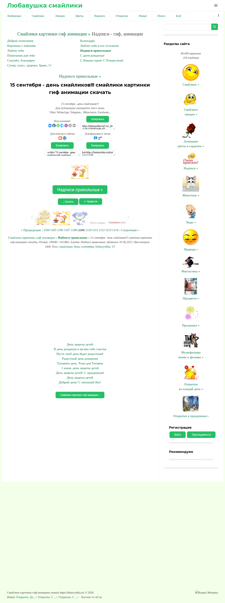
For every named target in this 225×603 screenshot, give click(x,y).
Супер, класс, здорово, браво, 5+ (29, 65)
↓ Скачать (68, 201)
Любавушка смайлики (44, 5)
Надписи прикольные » (80, 76)
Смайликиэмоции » (191, 112)
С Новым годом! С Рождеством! (102, 60)
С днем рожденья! (92, 55)
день (77, 246)
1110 (89, 230)
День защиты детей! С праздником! (80, 373)
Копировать (97, 119)
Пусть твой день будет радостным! (80, 354)
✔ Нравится (90, 201)
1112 (102, 230)
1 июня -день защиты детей (80, 368)
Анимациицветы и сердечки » (191, 144)
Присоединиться (201, 434)
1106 (60, 230)
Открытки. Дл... (26, 597)
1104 (46, 230)
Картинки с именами (21, 45)
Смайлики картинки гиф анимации (31, 237)
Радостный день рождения (80, 358)
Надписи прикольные (95, 50)
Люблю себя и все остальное (99, 45)
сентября (87, 246)
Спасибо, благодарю (21, 60)
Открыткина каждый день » (191, 386)
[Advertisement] (80, 295)
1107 (67, 230)
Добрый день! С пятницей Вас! (80, 382)
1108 (74, 230)
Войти (177, 434)
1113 (108, 230)
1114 (115, 230)
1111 (95, 230)
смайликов (65, 246)
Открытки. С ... (68, 597)
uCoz (98, 597)
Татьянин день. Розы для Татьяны (80, 363)
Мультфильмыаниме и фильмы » (190, 355)
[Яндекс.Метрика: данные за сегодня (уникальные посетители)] (206, 593)
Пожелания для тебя (21, 55)
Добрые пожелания (20, 40)
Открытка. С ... (47, 597)
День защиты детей (80, 344)
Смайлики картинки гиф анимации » (54, 34)
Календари (87, 40)
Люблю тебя (15, 50)
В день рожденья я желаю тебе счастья (80, 349)
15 (113, 246)
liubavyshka (102, 246)
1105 (53, 230)
